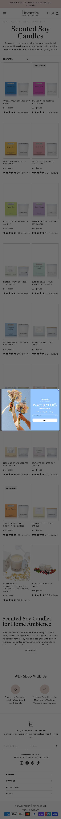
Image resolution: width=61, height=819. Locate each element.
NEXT (45, 420)
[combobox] (44, 415)
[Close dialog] (58, 389)
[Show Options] (56, 415)
